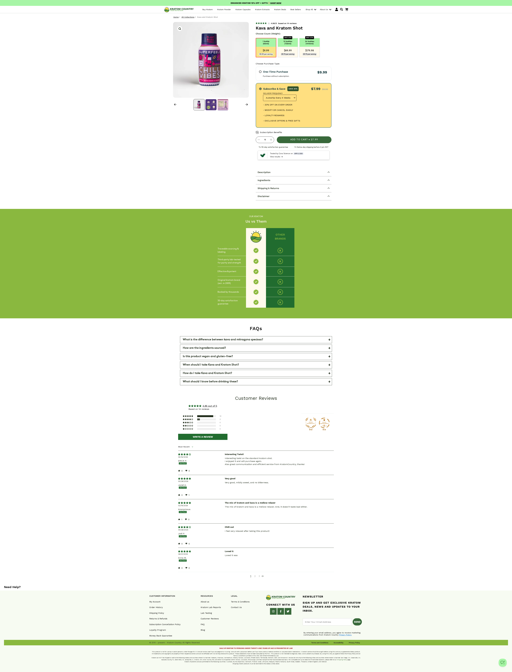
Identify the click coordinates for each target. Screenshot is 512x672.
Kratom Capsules (243, 9)
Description (264, 172)
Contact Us (236, 607)
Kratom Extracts (262, 9)
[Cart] (346, 9)
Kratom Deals (280, 9)
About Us (324, 10)
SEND (357, 621)
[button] (261, 23)
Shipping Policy (156, 613)
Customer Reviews (210, 618)
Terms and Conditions (319, 643)
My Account (154, 602)
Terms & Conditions (240, 602)
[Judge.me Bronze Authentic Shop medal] (310, 423)
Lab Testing (206, 613)
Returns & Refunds (158, 618)
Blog (203, 630)
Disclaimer (263, 196)
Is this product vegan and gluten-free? (208, 356)
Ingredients (264, 180)
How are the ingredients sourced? (204, 348)
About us (205, 602)
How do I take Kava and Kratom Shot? (207, 373)
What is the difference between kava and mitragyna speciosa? (223, 339)
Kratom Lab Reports (211, 607)
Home (176, 17)
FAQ (203, 624)
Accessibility (338, 643)
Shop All (309, 10)
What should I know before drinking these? (210, 381)
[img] (184, 454)
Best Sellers (295, 9)
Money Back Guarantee (160, 636)
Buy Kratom (207, 9)
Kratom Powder (224, 9)
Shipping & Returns (268, 188)
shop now (275, 3)
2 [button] (255, 576)
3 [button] (259, 576)
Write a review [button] (203, 436)
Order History (156, 607)
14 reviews (292, 23)
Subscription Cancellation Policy (165, 624)
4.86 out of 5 (210, 405)
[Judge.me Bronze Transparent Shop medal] (324, 423)
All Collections (187, 17)
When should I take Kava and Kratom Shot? (211, 365)
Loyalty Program (157, 630)
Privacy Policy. (345, 635)
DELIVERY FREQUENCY (273, 93)
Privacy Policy (354, 643)
